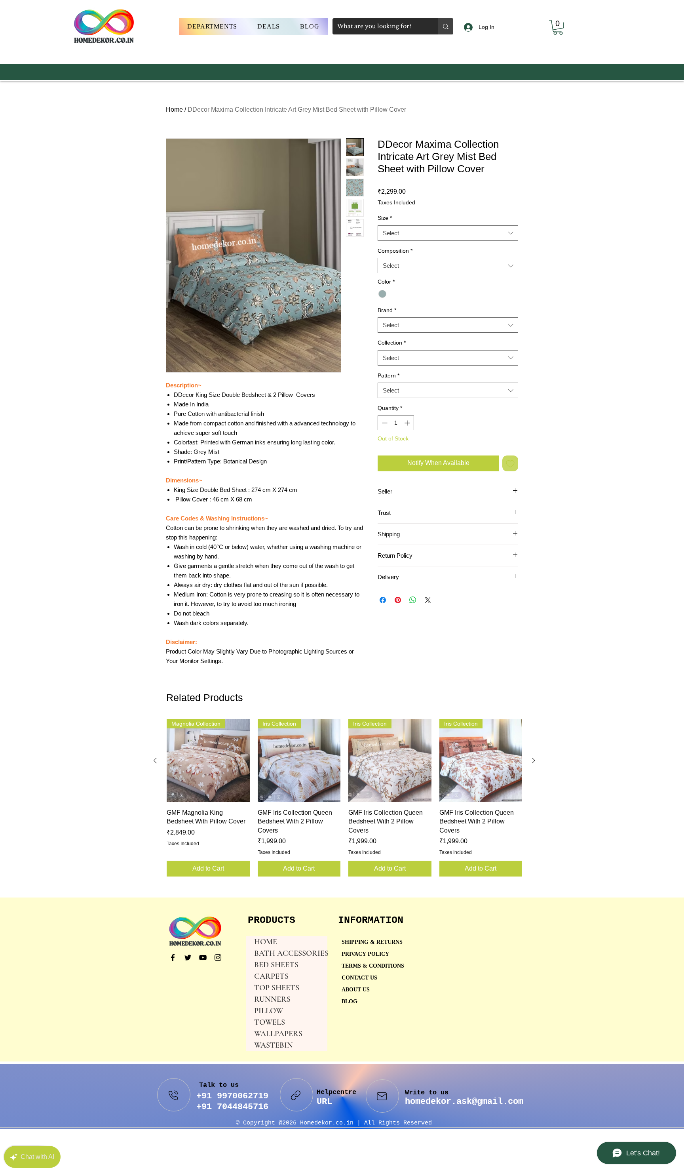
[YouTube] (202, 957)
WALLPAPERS (278, 1034)
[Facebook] (172, 957)
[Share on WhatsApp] (413, 600)
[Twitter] (187, 957)
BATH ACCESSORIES (290, 953)
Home (174, 109)
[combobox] (448, 233)
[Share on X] (428, 600)
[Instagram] (217, 957)
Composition (395, 251)
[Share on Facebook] (383, 600)
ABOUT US (356, 990)
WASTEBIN (273, 1045)
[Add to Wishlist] (510, 463)
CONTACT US (359, 978)
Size (385, 218)
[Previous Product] (155, 760)
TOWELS (269, 1022)
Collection (392, 342)
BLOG (349, 1002)
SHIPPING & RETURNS (372, 942)
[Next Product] (533, 760)
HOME (265, 942)
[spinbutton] (396, 423)
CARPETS (271, 976)
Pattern (388, 375)
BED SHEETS (276, 965)
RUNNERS (272, 999)
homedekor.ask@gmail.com (464, 1102)
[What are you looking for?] (445, 26)
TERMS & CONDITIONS (373, 966)
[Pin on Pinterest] (398, 600)
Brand (387, 310)
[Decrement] (384, 423)
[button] (212, 26)
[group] (344, 798)
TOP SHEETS (276, 988)
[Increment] (408, 423)
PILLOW (268, 1011)
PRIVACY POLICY (366, 954)
